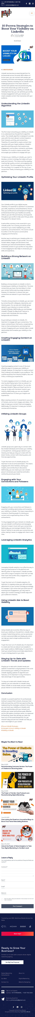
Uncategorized (8, 69)
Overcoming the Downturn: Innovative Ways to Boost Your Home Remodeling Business (17, 820)
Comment (4, 867)
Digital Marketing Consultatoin (6, 974)
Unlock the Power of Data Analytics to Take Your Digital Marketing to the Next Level (16, 847)
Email (3, 886)
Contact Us (4, 982)
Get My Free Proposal (12, 962)
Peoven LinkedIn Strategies (10, 726)
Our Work (4, 978)
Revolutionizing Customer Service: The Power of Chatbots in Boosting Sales (16, 767)
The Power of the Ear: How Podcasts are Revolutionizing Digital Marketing (15, 794)
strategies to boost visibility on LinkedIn (14, 728)
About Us (21, 973)
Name (3, 880)
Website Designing (24, 982)
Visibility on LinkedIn (8, 730)
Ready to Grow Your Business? (13, 949)
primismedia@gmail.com (12, 5)
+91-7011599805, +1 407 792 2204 (22, 993)
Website (3, 893)
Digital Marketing (24, 978)
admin (22, 35)
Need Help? (17, 934)
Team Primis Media (25, 1012)
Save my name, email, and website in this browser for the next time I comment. (19, 899)
